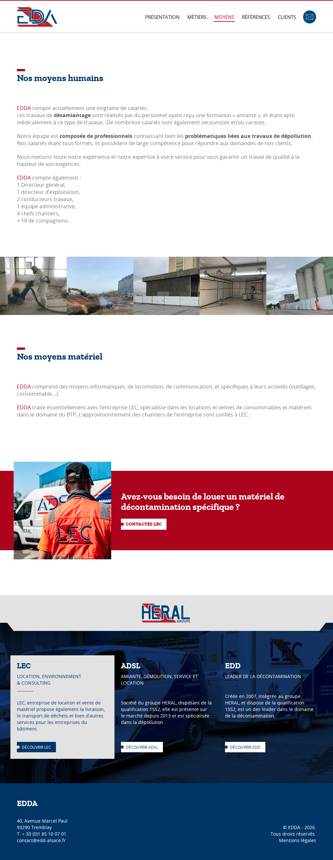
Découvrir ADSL (142, 747)
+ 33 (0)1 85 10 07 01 (44, 834)
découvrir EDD (245, 747)
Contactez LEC (144, 524)
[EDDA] (37, 16)
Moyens (224, 17)
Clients (287, 17)
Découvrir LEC (36, 747)
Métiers (196, 17)
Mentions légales (297, 840)
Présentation (162, 17)
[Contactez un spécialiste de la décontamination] (309, 16)
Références (256, 17)
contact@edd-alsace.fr (41, 840)
